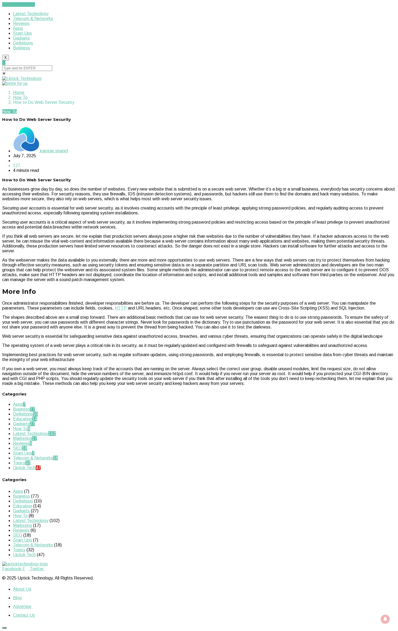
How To (20, 97)
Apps (18, 28)
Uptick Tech (24, 467)
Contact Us (24, 615)
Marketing (22, 438)
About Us (22, 589)
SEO (17, 448)
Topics (19, 463)
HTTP (121, 308)
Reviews (21, 23)
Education (22, 419)
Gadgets (21, 38)
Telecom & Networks (33, 18)
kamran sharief (53, 151)
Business (21, 48)
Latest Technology (30, 13)
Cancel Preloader (18, 4)
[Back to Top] (4, 628)
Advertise (22, 606)
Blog (17, 597)
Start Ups (22, 33)
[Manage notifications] (385, 619)
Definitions (23, 43)
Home (18, 92)
